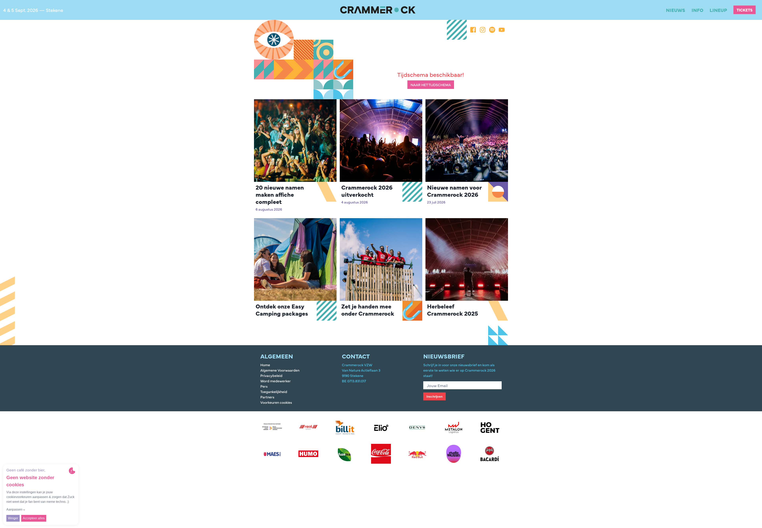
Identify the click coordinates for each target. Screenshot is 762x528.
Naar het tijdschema (431, 84)
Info (697, 10)
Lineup (718, 10)
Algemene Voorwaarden (279, 370)
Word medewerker (275, 380)
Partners (267, 396)
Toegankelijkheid (273, 391)
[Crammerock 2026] (378, 10)
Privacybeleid (271, 375)
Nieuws (675, 10)
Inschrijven (434, 396)
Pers (263, 386)
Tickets (744, 10)
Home (265, 364)
